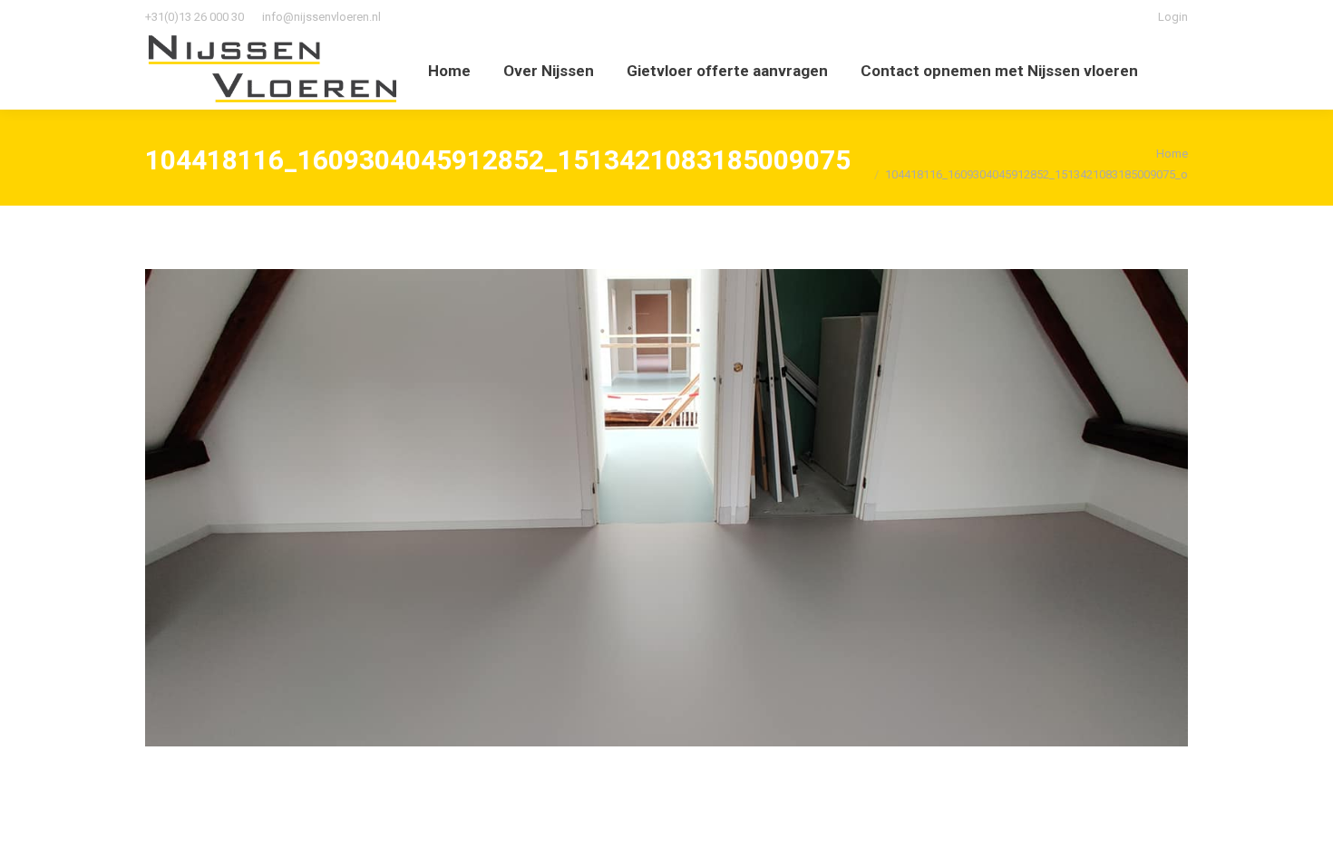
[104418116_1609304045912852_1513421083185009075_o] (666, 507)
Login (1173, 17)
